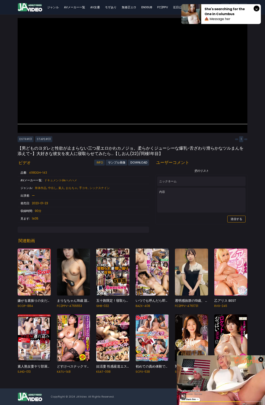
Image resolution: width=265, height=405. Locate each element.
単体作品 (40, 188)
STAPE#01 (44, 139)
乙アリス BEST (225, 300)
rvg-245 (220, 306)
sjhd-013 (24, 372)
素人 (61, 188)
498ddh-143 (38, 173)
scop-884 (25, 306)
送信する (236, 219)
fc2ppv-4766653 (69, 306)
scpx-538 (143, 372)
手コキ (83, 188)
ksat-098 (103, 372)
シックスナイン (99, 188)
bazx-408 (143, 306)
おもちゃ (71, 188)
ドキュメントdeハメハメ (60, 180)
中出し (52, 188)
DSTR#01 (25, 139)
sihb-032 (102, 306)
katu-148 (64, 372)
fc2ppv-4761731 (186, 306)
